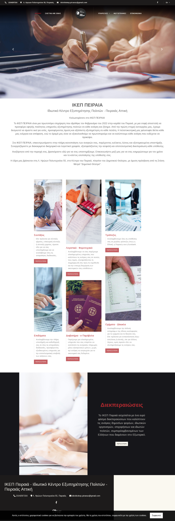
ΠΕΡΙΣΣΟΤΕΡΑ (40, 261)
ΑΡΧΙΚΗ (38, 13)
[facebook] (157, 2)
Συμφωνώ (156, 515)
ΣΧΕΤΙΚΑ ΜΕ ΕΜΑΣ (53, 13)
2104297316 (12, 2)
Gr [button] (167, 2)
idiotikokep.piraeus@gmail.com (73, 2)
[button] (13, 49)
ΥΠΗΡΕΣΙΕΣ (103, 13)
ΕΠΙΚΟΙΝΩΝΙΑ (136, 13)
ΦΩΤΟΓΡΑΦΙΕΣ (120, 13)
